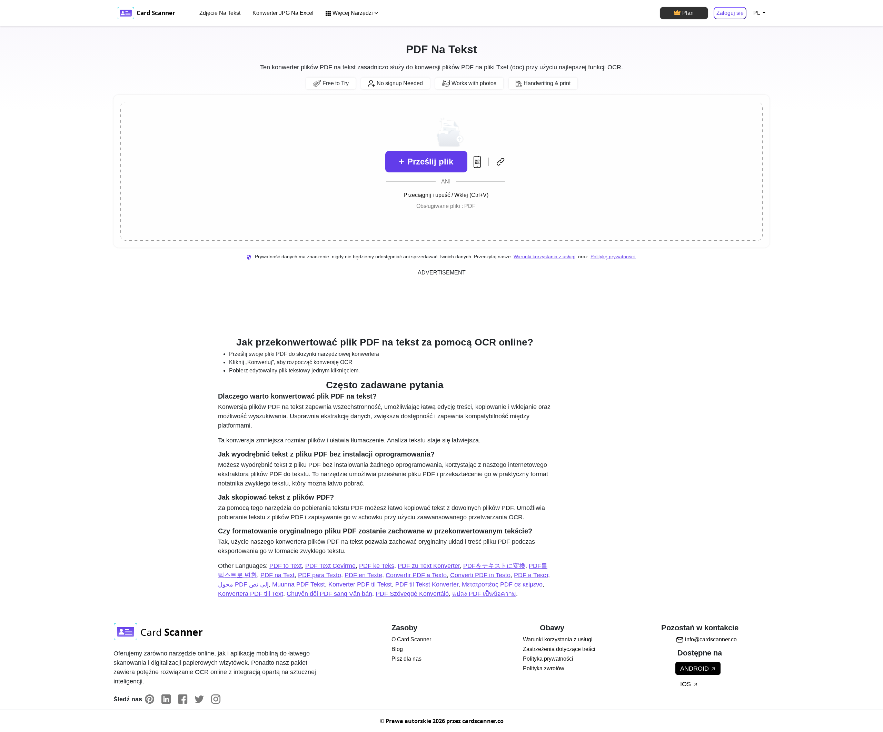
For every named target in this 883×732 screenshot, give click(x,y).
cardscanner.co (483, 721)
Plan (688, 13)
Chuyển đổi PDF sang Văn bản (329, 593)
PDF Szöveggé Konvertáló (412, 593)
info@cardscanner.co (711, 639)
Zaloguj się (730, 13)
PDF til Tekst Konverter (426, 584)
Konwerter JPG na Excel (283, 13)
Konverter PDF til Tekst (360, 584)
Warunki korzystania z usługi (544, 256)
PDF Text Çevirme (330, 565)
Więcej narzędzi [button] (353, 13)
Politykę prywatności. (613, 256)
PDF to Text (285, 565)
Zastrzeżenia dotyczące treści (559, 649)
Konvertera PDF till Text (250, 593)
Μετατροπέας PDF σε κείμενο (502, 584)
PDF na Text (277, 575)
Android (695, 668)
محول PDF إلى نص (243, 584)
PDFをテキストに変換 (494, 565)
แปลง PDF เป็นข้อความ (484, 593)
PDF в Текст (531, 575)
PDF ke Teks (376, 565)
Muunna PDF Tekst (298, 584)
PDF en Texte (363, 575)
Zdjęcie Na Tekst (219, 13)
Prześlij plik (430, 161)
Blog (397, 649)
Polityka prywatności (548, 659)
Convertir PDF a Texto (416, 575)
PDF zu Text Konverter (429, 565)
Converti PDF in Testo (480, 575)
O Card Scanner (411, 639)
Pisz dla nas (406, 659)
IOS (686, 684)
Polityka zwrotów (543, 668)
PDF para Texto (319, 575)
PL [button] (757, 13)
